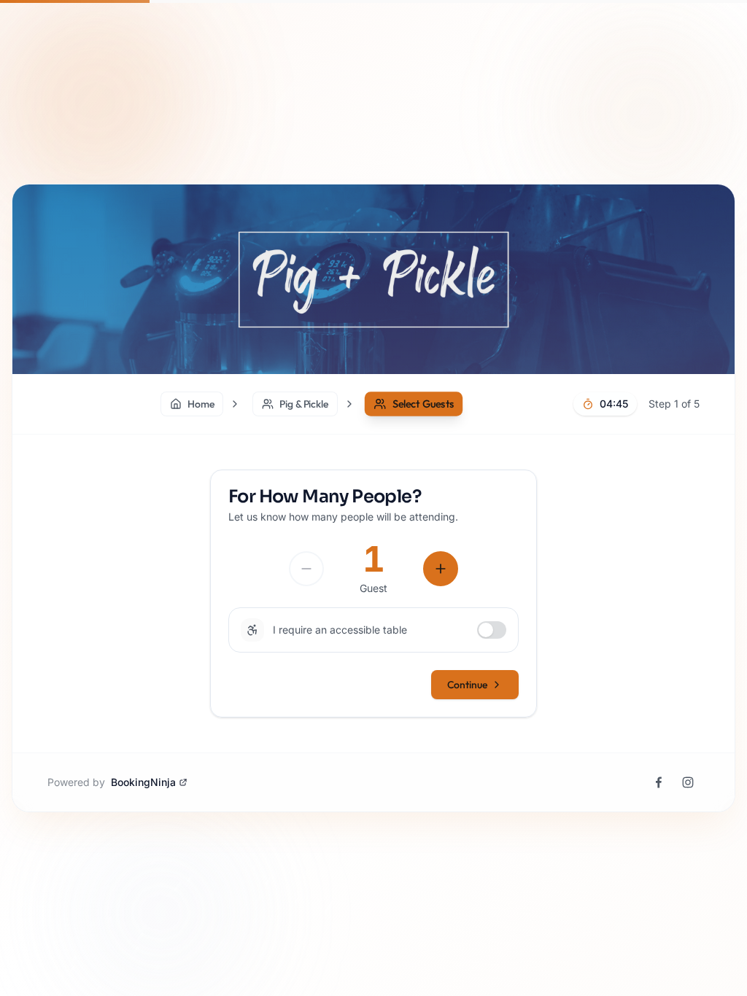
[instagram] (688, 782)
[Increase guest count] (440, 568)
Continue (467, 684)
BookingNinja (143, 782)
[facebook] (658, 782)
